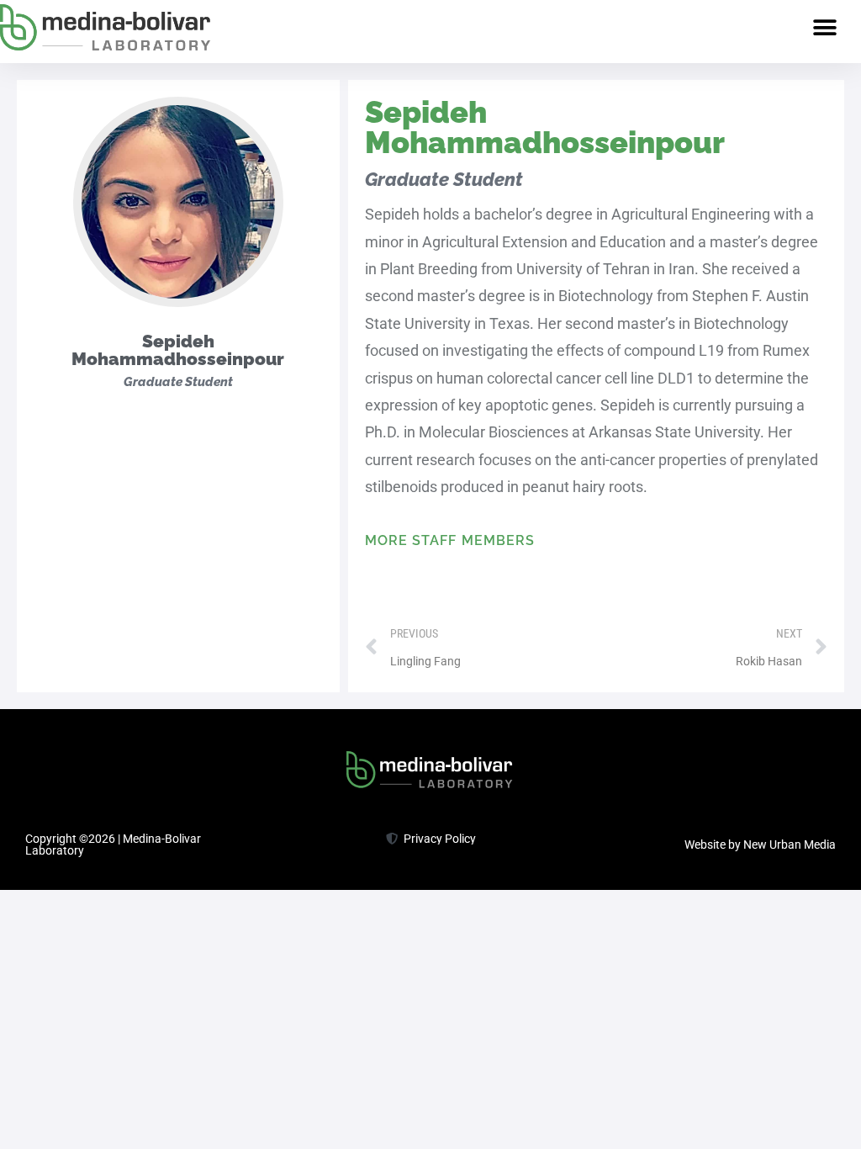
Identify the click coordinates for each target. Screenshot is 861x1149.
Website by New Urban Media (760, 844)
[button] (825, 27)
